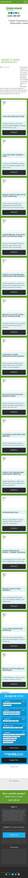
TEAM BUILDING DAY (10, 512)
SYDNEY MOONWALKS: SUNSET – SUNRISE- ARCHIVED (13, 551)
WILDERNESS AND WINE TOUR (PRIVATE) (13, 435)
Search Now (14, 748)
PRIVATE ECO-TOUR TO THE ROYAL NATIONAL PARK (12, 315)
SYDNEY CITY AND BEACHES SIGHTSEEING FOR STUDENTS (13, 275)
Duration (14, 710)
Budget (14, 725)
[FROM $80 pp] (14, 344)
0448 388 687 (6, 2)
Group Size (14, 719)
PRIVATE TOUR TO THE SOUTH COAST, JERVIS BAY (13, 195)
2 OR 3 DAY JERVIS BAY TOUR (13, 116)
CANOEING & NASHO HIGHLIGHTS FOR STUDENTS (13, 355)
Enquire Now (14, 760)
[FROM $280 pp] (14, 145)
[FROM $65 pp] (14, 264)
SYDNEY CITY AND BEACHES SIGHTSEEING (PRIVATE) (13, 473)
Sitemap (18, 872)
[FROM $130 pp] (14, 185)
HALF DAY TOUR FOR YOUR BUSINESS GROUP (12, 395)
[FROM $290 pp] (14, 106)
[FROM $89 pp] (14, 384)
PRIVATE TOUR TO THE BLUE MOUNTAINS (13, 669)
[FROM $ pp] (14, 502)
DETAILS (14, 132)
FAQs (13, 872)
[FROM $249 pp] (14, 541)
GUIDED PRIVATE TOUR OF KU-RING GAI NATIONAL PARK (14, 235)
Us (14, 807)
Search (24, 5)
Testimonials (14, 847)
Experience (14, 701)
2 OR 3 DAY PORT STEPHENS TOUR (12, 155)
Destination (14, 732)
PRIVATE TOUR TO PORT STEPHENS (11, 589)
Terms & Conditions (6, 872)
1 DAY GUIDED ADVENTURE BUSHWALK (12, 629)
